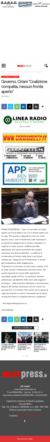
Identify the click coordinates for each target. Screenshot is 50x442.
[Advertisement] (25, 35)
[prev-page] (23, 356)
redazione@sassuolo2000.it (30, 416)
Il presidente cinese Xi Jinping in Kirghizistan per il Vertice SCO (25, 347)
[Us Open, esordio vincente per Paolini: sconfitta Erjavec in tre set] (8, 337)
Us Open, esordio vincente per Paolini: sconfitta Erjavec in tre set (8, 347)
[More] (43, 106)
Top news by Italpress (14, 72)
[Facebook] (4, 106)
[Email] (29, 106)
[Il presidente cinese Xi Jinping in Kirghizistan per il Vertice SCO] (25, 337)
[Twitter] (10, 106)
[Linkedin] (23, 106)
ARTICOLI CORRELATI (23, 328)
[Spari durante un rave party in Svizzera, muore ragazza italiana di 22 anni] (41, 337)
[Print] (36, 106)
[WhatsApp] (17, 106)
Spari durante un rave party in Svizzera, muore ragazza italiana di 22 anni (40, 348)
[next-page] (26, 356)
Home (3, 72)
